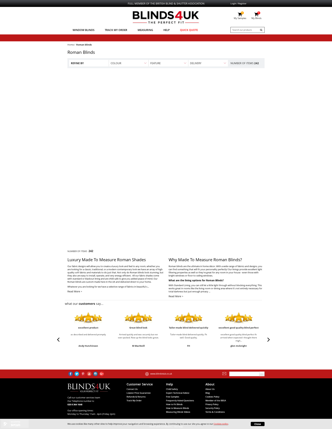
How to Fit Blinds (174, 404)
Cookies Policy (212, 396)
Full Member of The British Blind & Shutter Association (166, 3)
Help (166, 30)
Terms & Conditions (215, 411)
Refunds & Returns (136, 396)
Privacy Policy (211, 404)
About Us (210, 389)
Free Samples (172, 396)
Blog (207, 392)
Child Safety (172, 389)
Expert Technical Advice (177, 392)
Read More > (74, 291)
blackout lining (92, 278)
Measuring (145, 30)
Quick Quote (189, 30)
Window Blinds (83, 30)
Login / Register (238, 3)
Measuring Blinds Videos (178, 411)
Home (70, 44)
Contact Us (132, 389)
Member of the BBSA (215, 400)
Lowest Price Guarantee (139, 392)
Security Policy (212, 408)
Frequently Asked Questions (180, 400)
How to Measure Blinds (177, 408)
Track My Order (116, 30)
